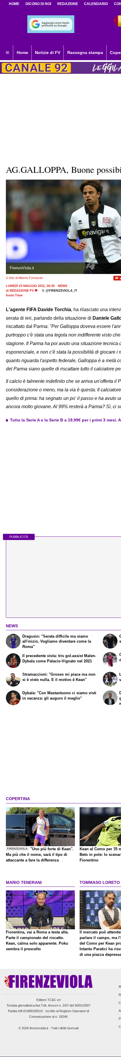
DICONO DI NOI (38, 4)
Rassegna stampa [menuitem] (85, 52)
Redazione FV (22, 290)
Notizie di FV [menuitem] (47, 52)
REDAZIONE (67, 4)
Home (14, 4)
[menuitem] (7, 52)
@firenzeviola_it (61, 290)
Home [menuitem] (22, 52)
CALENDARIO (96, 4)
